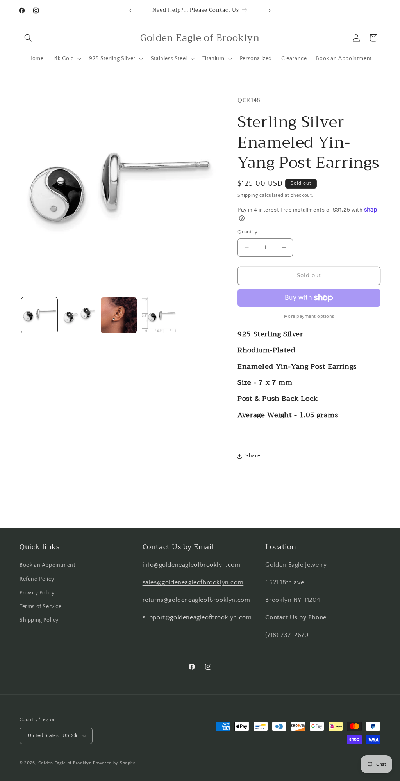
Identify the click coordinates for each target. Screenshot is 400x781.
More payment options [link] (309, 316)
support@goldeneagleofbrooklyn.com (197, 617)
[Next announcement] (269, 10)
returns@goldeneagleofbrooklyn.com (196, 599)
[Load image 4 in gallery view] (159, 315)
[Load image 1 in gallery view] (39, 315)
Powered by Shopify (114, 763)
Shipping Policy (39, 620)
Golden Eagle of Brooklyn (65, 763)
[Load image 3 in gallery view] (119, 315)
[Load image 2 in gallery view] (79, 315)
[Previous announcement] (130, 10)
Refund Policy (37, 579)
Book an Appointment (47, 565)
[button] (28, 37)
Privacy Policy (37, 593)
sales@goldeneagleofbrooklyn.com (193, 582)
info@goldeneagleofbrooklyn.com (192, 564)
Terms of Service (41, 606)
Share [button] (252, 456)
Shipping (248, 195)
